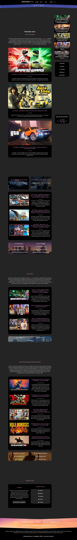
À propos (19, 487)
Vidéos (51, 1)
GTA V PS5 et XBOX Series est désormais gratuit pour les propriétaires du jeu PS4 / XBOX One (40, 411)
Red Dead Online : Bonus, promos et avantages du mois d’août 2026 (40, 380)
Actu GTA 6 (30, 274)
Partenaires (48, 525)
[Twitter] (36, 6)
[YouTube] (43, 6)
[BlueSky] (34, 6)
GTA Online (44, 38)
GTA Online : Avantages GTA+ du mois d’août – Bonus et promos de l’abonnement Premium (30, 148)
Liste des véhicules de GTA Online (18, 179)
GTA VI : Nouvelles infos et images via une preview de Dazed (40, 306)
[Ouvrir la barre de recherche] (54, 2)
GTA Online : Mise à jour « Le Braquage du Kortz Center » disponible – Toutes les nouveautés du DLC (40, 226)
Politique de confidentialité (31, 525)
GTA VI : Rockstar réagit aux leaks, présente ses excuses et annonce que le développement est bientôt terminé (40, 320)
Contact (39, 525)
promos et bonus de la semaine (27, 44)
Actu (41, 1)
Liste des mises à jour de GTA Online (41, 179)
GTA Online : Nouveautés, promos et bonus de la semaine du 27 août (30, 110)
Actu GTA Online (30, 34)
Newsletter (53, 525)
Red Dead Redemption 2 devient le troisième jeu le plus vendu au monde (40, 437)
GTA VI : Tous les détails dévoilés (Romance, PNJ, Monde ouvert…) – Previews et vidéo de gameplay (40, 291)
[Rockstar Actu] (27, 2)
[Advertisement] (30, 21)
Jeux (46, 1)
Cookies (23, 525)
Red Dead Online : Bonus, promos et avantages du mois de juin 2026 (40, 424)
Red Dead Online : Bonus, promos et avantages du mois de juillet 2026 (40, 395)
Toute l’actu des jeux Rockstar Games (30, 362)
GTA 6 (31, 278)
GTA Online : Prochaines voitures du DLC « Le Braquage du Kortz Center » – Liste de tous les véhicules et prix (40, 196)
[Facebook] (38, 6)
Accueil (36, 1)
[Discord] (41, 6)
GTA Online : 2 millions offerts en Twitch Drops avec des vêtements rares (29, 74)
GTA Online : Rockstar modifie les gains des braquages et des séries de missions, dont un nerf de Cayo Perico (40, 211)
